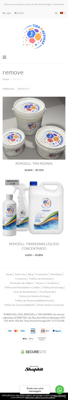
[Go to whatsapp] (59, 389)
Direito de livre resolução (50, 304)
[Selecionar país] (62, 13)
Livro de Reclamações (25, 291)
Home (6, 79)
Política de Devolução (41, 278)
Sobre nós (20, 274)
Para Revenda (46, 291)
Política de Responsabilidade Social (34, 300)
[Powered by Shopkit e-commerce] (34, 369)
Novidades (56, 274)
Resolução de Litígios (21, 282)
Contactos (21, 278)
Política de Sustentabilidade (19, 304)
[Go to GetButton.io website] (59, 396)
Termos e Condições (46, 282)
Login (8, 13)
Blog (30, 274)
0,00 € (20, 13)
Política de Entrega (53, 287)
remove (13, 72)
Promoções (42, 274)
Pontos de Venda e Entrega (34, 296)
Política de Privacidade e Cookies (22, 287)
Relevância (23, 88)
